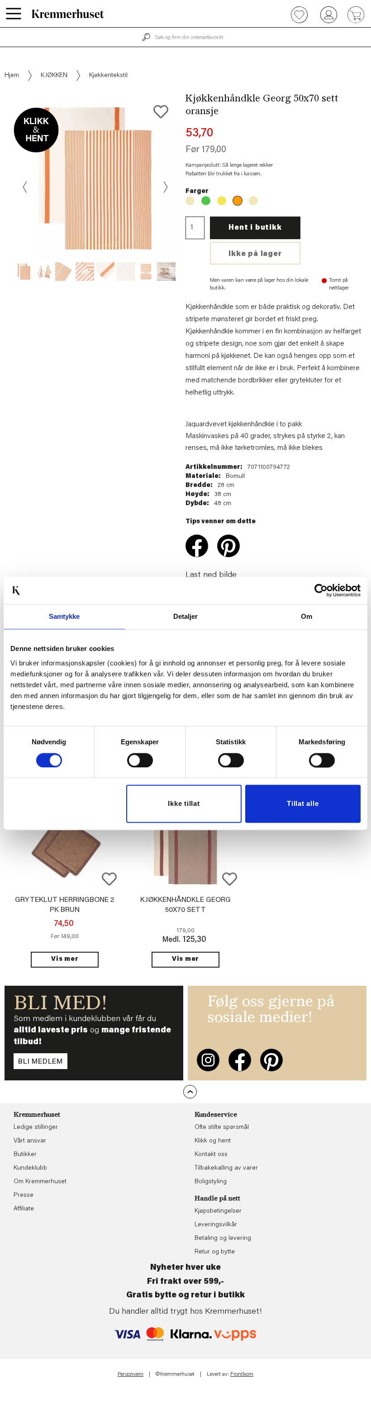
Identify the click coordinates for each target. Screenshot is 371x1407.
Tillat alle (303, 804)
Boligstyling (211, 1182)
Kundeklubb (30, 1168)
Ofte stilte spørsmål (222, 1127)
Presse (23, 1195)
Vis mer (64, 959)
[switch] (140, 760)
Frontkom (241, 1374)
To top (190, 1092)
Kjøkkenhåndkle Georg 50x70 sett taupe (253, 200)
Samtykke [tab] (64, 616)
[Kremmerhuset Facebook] (239, 1060)
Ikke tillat (184, 804)
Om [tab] (306, 616)
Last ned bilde (211, 575)
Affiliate (24, 1209)
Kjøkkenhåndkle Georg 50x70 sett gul (221, 200)
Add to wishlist (109, 879)
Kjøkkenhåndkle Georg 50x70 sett (190, 200)
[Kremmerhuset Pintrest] (271, 1060)
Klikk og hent (213, 1141)
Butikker (25, 1155)
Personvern (130, 1374)
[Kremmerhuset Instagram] (208, 1060)
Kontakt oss (211, 1155)
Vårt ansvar (30, 1141)
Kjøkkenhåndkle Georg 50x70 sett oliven (205, 200)
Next (164, 187)
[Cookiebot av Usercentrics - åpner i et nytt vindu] (321, 590)
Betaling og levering (223, 1238)
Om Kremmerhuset (40, 1182)
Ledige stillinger (36, 1127)
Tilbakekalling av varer (226, 1168)
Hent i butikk (254, 227)
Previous (25, 187)
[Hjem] (68, 13)
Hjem (12, 75)
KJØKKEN (54, 75)
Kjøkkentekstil (108, 75)
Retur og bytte (215, 1252)
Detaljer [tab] (185, 616)
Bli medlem (40, 1061)
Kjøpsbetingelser (218, 1211)
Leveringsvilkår (216, 1225)
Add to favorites (160, 111)
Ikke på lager (254, 254)
